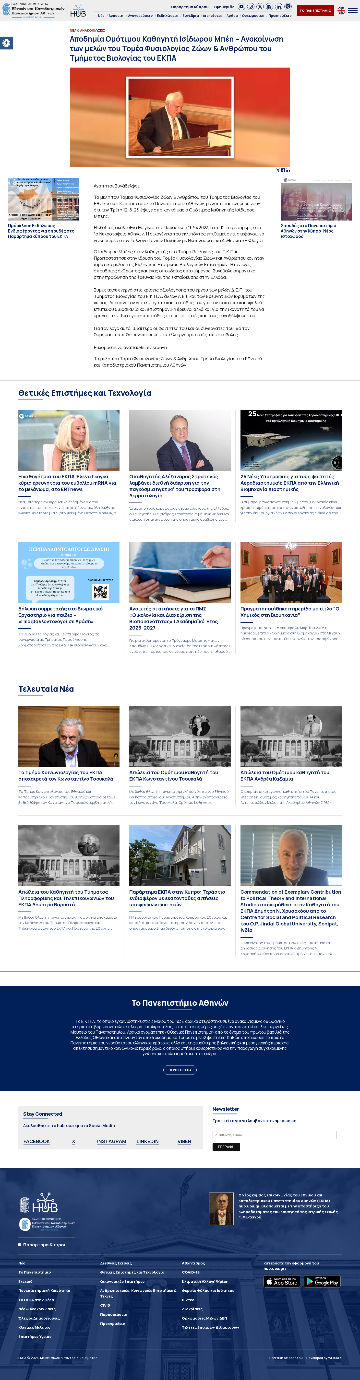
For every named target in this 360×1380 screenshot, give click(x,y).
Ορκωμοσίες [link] (253, 15)
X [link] (73, 1141)
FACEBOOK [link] (37, 1141)
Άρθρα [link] (232, 15)
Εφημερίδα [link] (224, 7)
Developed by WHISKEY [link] (324, 1358)
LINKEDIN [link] (147, 1141)
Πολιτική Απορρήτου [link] (286, 1358)
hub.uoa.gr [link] (274, 1268)
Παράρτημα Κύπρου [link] (190, 7)
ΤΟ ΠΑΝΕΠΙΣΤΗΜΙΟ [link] (315, 10)
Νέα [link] (101, 15)
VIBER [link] (184, 1141)
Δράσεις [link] (116, 15)
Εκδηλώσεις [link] (167, 15)
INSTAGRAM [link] (111, 1141)
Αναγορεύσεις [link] (140, 15)
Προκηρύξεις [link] (280, 15)
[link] (6, 43)
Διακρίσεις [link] (212, 15)
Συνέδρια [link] (190, 15)
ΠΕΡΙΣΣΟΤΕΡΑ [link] (180, 1070)
